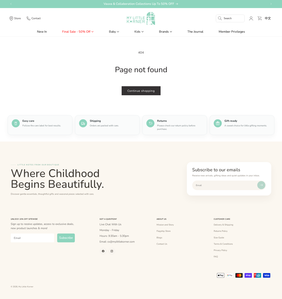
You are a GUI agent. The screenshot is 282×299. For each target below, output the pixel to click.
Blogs (159, 237)
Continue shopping (141, 91)
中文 (268, 18)
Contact (36, 18)
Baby (112, 32)
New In (42, 32)
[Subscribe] (261, 185)
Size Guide (219, 237)
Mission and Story (165, 224)
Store (17, 18)
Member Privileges (232, 32)
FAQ (216, 256)
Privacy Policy (220, 250)
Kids (137, 32)
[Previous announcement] (11, 3)
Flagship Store (164, 231)
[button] (230, 18)
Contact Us (162, 243)
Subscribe (66, 237)
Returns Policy (221, 231)
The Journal (195, 32)
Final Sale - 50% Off (76, 32)
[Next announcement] (271, 3)
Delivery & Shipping (223, 224)
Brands (164, 32)
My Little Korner (25, 286)
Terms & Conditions (223, 243)
